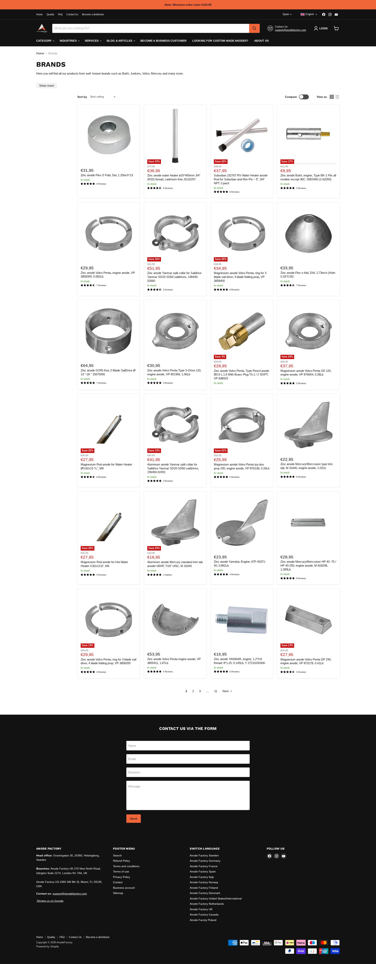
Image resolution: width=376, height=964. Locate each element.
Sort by (82, 96)
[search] (254, 28)
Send (133, 818)
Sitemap (118, 893)
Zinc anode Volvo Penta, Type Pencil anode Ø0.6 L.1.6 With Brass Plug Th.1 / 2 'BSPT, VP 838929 (241, 374)
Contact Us (72, 14)
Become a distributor (93, 14)
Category (44, 40)
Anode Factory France (204, 866)
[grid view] (331, 97)
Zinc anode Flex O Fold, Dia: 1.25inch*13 (107, 175)
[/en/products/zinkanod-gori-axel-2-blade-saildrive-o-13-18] (109, 331)
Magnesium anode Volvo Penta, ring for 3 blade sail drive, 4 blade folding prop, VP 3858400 (240, 276)
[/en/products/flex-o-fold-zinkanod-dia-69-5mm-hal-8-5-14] (308, 233)
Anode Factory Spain (203, 871)
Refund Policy (121, 860)
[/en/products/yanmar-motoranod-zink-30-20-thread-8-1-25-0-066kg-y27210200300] (242, 620)
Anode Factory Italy (202, 877)
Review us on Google (49, 900)
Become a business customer (163, 40)
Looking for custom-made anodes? (220, 40)
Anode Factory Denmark (205, 893)
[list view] (337, 97)
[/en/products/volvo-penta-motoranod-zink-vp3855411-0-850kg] (175, 620)
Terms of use (121, 871)
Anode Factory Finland (204, 887)
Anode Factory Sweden (204, 855)
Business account (124, 887)
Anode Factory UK (201, 909)
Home (39, 14)
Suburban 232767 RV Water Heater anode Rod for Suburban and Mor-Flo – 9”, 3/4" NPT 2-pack (241, 179)
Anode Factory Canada (204, 914)
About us (261, 40)
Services (92, 40)
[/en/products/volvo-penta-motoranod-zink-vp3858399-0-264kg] (109, 233)
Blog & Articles (120, 40)
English (310, 14)
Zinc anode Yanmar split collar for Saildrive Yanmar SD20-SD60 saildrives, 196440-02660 (174, 276)
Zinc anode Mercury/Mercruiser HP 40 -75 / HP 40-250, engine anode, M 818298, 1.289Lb (308, 565)
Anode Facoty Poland (203, 920)
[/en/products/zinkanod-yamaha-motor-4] (242, 523)
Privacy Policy (121, 877)
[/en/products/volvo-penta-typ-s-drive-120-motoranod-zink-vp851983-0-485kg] (175, 331)
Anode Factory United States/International (216, 898)
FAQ (60, 14)
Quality (50, 14)
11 (215, 691)
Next (225, 691)
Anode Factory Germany (205, 860)
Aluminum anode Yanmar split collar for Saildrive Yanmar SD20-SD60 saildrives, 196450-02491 (173, 468)
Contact (118, 882)
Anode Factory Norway (204, 882)
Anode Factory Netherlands (207, 903)
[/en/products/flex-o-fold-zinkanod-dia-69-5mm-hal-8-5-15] (109, 136)
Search (117, 855)
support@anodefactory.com (290, 30)
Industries (68, 40)
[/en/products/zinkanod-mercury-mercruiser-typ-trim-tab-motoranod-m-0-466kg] (308, 425)
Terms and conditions (126, 866)
